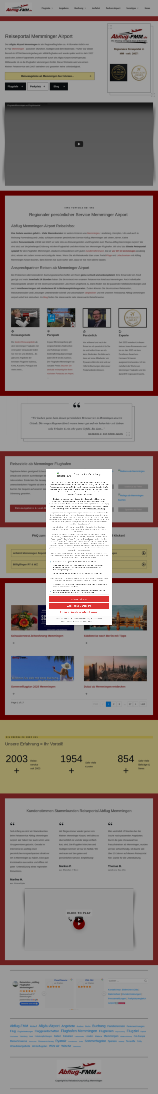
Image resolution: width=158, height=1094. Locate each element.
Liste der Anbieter (63, 618)
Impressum (97, 618)
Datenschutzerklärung (97, 509)
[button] (79, 606)
